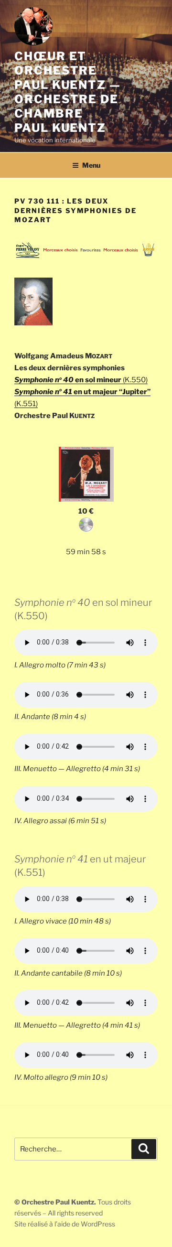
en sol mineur (67, 380)
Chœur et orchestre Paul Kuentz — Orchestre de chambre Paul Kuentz (67, 92)
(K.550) (134, 380)
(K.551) (26, 403)
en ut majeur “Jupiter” (82, 391)
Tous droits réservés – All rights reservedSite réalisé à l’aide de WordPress (72, 1213)
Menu (91, 165)
